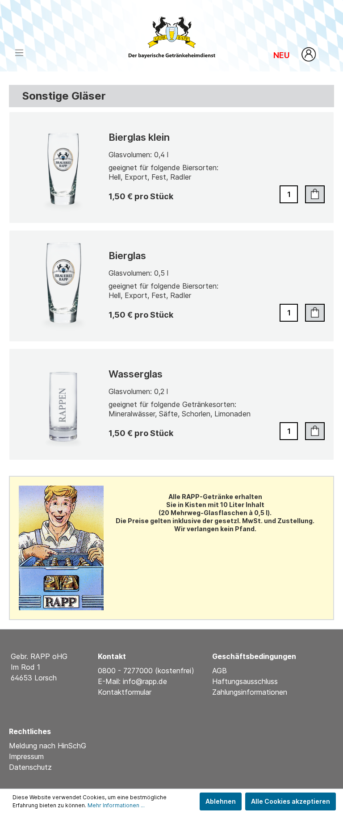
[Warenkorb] (328, 49)
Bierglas (127, 255)
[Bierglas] (63, 286)
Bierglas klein (139, 137)
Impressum (26, 756)
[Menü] (19, 52)
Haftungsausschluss (245, 681)
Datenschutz (30, 767)
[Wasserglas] (63, 404)
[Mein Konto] (309, 54)
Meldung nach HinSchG (47, 745)
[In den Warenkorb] (315, 194)
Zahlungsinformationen (249, 692)
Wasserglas (136, 374)
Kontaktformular (124, 692)
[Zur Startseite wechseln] (171, 34)
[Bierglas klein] (63, 167)
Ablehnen (220, 801)
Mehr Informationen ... (116, 805)
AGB (219, 670)
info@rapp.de (145, 681)
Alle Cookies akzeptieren (290, 801)
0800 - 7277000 (126, 670)
